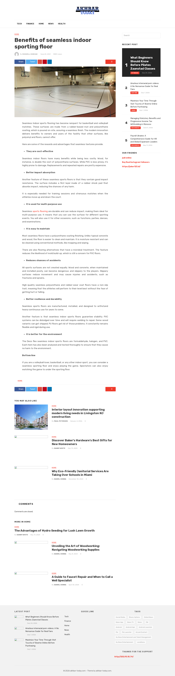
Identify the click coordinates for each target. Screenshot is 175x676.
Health (61, 24)
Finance (30, 24)
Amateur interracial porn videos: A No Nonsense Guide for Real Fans (144, 86)
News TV (130, 622)
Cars (133, 110)
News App (119, 622)
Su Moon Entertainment (124, 642)
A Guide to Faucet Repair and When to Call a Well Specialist (82, 578)
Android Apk (130, 627)
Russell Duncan (29, 54)
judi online (126, 158)
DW (147, 622)
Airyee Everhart (141, 632)
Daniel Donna (60, 479)
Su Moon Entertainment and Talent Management (133, 637)
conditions (141, 642)
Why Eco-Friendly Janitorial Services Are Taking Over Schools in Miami (80, 473)
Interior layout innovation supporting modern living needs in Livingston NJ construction (78, 413)
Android (119, 627)
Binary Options (134, 617)
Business (135, 128)
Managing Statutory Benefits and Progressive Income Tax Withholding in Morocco (145, 121)
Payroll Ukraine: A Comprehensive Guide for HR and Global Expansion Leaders (143, 139)
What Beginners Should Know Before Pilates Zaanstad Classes (142, 63)
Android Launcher (145, 627)
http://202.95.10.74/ (124, 657)
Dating (134, 93)
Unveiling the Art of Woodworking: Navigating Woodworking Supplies (76, 547)
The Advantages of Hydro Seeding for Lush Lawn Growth (54, 530)
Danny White (59, 448)
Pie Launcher (127, 632)
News (51, 24)
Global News (148, 617)
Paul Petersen (61, 421)
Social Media (120, 617)
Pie (117, 632)
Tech (19, 24)
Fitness (134, 73)
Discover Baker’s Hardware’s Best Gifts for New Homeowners (82, 442)
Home (41, 24)
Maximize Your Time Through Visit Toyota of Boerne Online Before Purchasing (143, 104)
